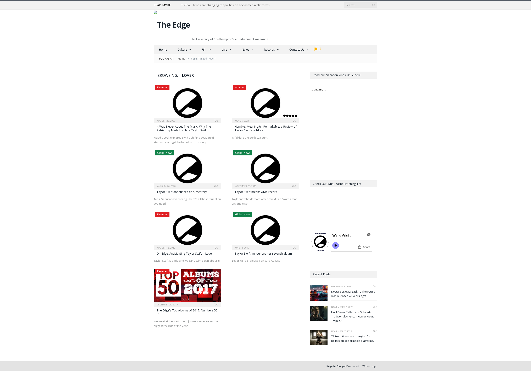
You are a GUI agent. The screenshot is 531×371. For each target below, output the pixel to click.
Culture (182, 49)
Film (204, 49)
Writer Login (369, 366)
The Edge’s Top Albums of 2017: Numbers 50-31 (187, 312)
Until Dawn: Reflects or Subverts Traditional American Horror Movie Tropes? (352, 316)
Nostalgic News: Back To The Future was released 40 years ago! (353, 294)
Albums (239, 87)
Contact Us (296, 49)
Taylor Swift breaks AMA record (256, 192)
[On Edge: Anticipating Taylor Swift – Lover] (187, 230)
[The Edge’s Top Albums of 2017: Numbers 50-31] (187, 286)
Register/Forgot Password (342, 366)
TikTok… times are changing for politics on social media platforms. (225, 5)
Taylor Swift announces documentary (182, 192)
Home (163, 49)
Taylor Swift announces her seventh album (263, 253)
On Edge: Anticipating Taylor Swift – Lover (185, 253)
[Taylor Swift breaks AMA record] (265, 168)
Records (269, 49)
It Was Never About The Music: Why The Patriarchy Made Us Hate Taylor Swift (184, 128)
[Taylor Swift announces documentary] (187, 168)
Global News (164, 153)
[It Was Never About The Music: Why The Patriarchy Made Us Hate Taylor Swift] (187, 103)
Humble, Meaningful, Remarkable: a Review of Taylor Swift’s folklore (265, 128)
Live (224, 49)
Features (162, 87)
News (245, 49)
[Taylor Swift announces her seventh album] (265, 230)
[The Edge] (172, 23)
